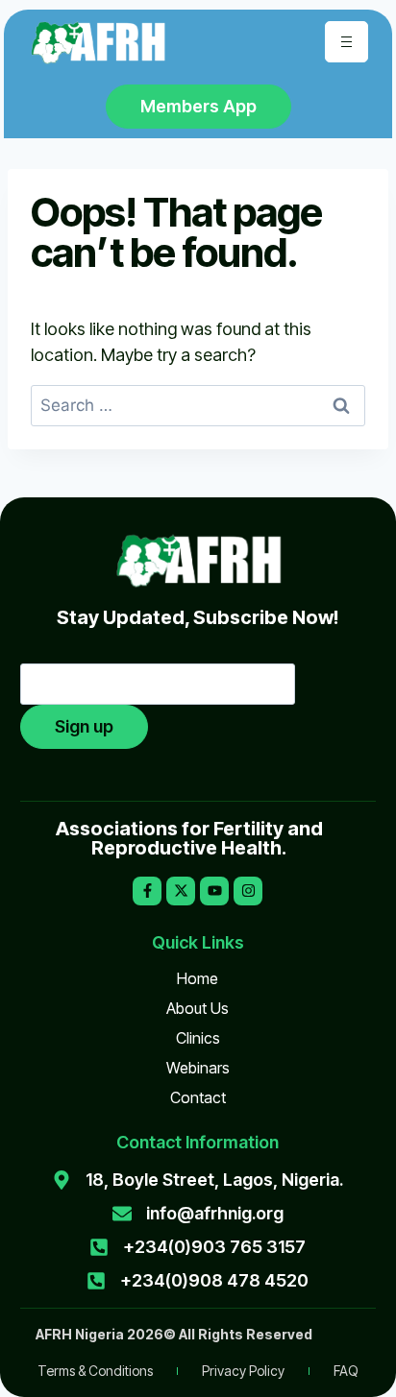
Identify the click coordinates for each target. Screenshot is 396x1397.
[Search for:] (198, 405)
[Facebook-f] (147, 891)
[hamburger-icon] (346, 41)
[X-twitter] (180, 891)
